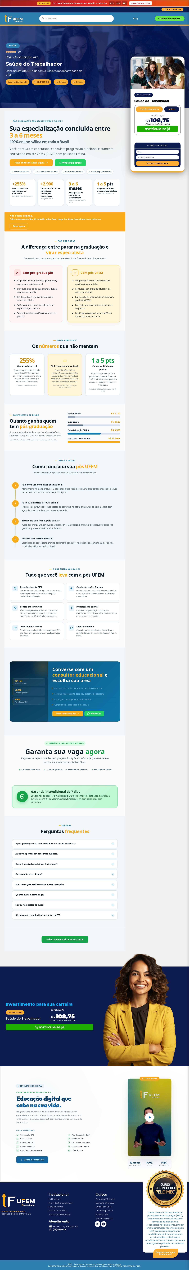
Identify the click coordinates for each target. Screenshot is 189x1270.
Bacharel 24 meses (105, 1203)
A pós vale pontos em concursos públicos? (64, 853)
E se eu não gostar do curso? (64, 905)
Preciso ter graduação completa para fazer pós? (64, 884)
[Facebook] (103, 1224)
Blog (135, 18)
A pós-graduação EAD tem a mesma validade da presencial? (64, 843)
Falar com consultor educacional (64, 939)
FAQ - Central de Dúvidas (61, 1203)
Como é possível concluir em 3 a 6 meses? (64, 864)
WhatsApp (96, 713)
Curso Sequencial (104, 1210)
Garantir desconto (140, 3)
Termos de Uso (56, 1206)
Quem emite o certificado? (64, 874)
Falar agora (19, 226)
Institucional (54, 1199)
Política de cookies (57, 1210)
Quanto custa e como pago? (64, 894)
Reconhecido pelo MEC (18, 82)
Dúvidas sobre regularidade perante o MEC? (64, 915)
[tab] (149, 109)
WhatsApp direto (72, 162)
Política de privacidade (59, 1214)
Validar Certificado (104, 1218)
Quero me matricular (34, 1160)
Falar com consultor (66, 713)
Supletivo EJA (102, 1214)
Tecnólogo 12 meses (105, 1199)
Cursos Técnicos (104, 1206)
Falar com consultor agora (30, 162)
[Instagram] (97, 1224)
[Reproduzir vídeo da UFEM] (149, 1117)
